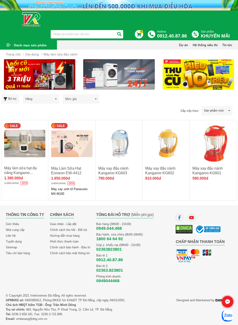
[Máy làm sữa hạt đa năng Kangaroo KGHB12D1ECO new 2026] (24, 143)
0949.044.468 (109, 228)
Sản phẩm (215, 34)
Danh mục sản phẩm (30, 45)
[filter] (119, 34)
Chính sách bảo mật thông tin (70, 253)
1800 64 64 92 (109, 238)
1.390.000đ (13, 178)
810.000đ (153, 178)
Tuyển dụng (14, 241)
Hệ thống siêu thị (205, 45)
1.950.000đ (60, 178)
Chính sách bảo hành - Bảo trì (70, 247)
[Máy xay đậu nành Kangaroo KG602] (166, 143)
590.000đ (200, 178)
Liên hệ (11, 235)
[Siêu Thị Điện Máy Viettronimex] (31, 19)
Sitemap (11, 247)
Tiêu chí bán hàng (18, 253)
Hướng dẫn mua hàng (64, 235)
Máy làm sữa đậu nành (60, 54)
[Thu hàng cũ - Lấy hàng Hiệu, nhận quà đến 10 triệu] (119, 74)
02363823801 (109, 249)
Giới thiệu (12, 224)
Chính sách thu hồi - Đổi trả (68, 230)
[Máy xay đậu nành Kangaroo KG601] (213, 143)
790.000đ (106, 178)
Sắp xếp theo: (189, 111)
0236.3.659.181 (22, 314)
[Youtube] (191, 217)
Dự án (183, 45)
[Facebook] (179, 217)
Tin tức (227, 45)
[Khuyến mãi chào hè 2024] (119, 5)
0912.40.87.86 (109, 259)
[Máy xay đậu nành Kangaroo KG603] (119, 143)
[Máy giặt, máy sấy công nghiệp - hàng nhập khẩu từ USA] (39, 74)
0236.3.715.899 (51, 314)
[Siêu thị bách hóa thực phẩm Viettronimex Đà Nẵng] (198, 74)
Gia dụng (32, 54)
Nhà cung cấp (15, 230)
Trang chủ (13, 54)
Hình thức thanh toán (64, 241)
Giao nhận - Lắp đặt (63, 224)
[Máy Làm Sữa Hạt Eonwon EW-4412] (72, 143)
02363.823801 (109, 270)
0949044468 (107, 280)
